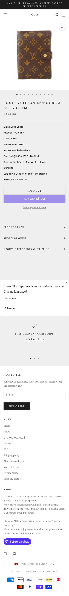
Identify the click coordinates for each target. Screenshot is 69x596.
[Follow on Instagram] (5, 553)
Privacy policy (11, 473)
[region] (34, 338)
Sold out (34, 190)
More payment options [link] (34, 207)
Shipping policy (11, 455)
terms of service (11, 467)
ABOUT (8, 431)
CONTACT (9, 443)
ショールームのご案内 (16, 437)
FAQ (6, 449)
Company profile (12, 478)
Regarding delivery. (34, 339)
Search (7, 425)
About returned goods (14, 461)
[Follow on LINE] (14, 553)
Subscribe (17, 406)
